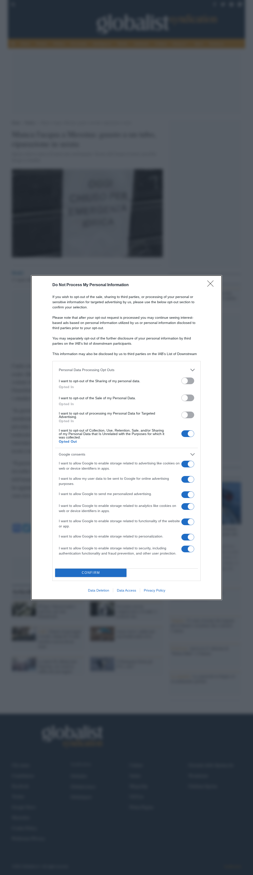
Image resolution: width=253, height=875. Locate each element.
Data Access (126, 590)
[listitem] (126, 370)
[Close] (212, 285)
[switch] (187, 381)
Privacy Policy (154, 590)
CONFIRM (91, 573)
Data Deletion (98, 590)
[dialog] (126, 438)
